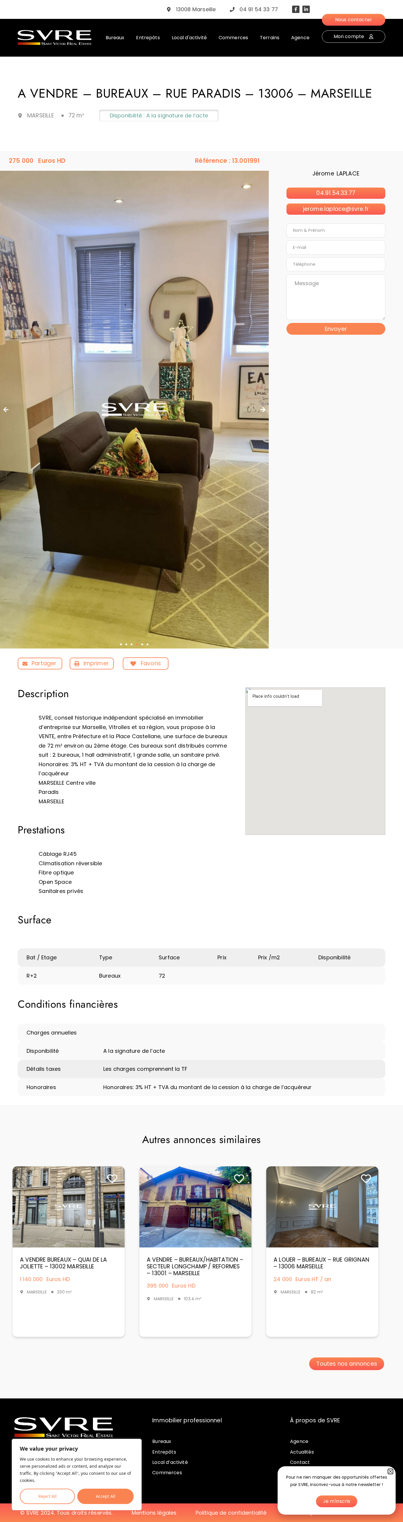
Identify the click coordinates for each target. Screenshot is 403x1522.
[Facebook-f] (295, 9)
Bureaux (161, 1441)
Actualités (302, 1452)
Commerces (167, 1472)
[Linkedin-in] (306, 9)
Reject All (47, 1496)
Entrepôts (164, 1452)
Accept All (105, 1496)
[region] (77, 1474)
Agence (299, 1441)
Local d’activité (170, 1462)
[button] (6, 410)
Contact (300, 1462)
